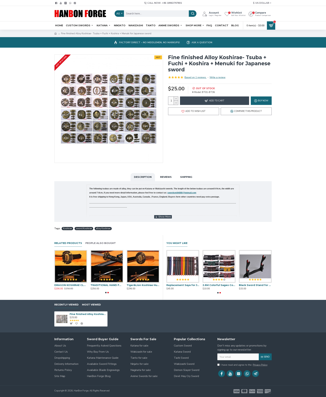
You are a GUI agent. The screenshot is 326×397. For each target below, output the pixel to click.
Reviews (166, 176)
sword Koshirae (84, 228)
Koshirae (67, 228)
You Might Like (176, 243)
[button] (105, 292)
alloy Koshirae (103, 228)
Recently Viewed (66, 304)
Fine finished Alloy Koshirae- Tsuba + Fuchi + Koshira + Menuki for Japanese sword (88, 314)
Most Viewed (91, 304)
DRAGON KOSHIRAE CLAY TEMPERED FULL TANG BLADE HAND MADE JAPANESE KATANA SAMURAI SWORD (70, 285)
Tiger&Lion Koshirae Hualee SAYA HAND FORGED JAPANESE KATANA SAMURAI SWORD (143, 285)
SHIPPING (186, 176)
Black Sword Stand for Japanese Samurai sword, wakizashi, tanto (255, 285)
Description (143, 176)
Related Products (68, 243)
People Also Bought (100, 243)
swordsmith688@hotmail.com (181, 193)
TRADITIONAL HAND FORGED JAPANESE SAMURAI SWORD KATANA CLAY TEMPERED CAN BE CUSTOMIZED (106, 285)
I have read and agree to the (244, 364)
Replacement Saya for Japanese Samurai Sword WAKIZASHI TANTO (182, 285)
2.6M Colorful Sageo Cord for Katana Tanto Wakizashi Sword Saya (219, 285)
